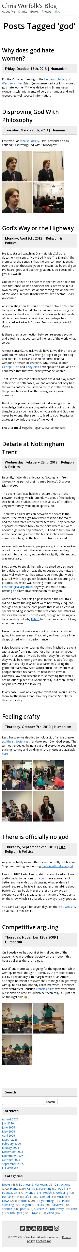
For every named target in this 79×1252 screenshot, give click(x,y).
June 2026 (8, 1127)
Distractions (62, 1184)
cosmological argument (17, 587)
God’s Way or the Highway (38, 228)
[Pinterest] (39, 1229)
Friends (30, 1192)
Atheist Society (29, 141)
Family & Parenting (39, 1188)
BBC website (66, 907)
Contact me (43, 1241)
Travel (34, 1213)
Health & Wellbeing (55, 1192)
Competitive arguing (30, 927)
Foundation (9, 1192)
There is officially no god (35, 837)
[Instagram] (56, 1229)
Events (14, 1188)
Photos (46, 11)
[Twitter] (22, 1229)
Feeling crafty (21, 716)
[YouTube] (33, 1229)
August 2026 (10, 1119)
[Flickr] (50, 1229)
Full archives (10, 1168)
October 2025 (11, 1160)
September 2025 (13, 1164)
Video (50, 1213)
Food (61, 1188)
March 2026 (10, 1139)
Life (62, 847)
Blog (57, 11)
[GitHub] (45, 1229)
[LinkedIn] (28, 1229)
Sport (22, 1209)
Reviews (57, 1205)
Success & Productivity (49, 1209)
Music (60, 1197)
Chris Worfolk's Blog (29, 5)
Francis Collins (45, 989)
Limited (45, 1197)
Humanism (58, 68)
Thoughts (16, 1213)
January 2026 (10, 1148)
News (6, 1201)
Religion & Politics (19, 851)
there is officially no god (57, 866)
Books (34, 11)
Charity (22, 11)
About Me (8, 11)
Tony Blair (32, 367)
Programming (45, 1201)
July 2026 (8, 1123)
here (5, 753)
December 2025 (12, 1152)
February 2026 (11, 1143)
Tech (73, 1209)
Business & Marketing (33, 1184)
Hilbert (35, 619)
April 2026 (8, 1135)
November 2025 (12, 1156)
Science (7, 1209)
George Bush (10, 367)
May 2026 (8, 1131)
